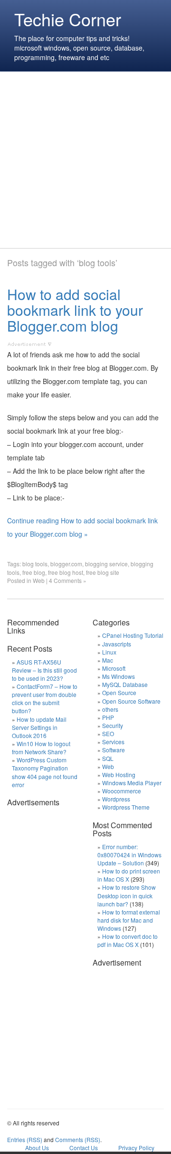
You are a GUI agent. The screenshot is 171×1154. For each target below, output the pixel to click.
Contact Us (83, 1148)
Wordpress (116, 799)
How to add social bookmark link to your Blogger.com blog (75, 310)
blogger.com (66, 564)
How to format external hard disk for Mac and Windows (128, 920)
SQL (108, 758)
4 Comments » (67, 580)
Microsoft (113, 668)
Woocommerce (121, 791)
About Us (37, 1148)
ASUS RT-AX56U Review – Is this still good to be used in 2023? (44, 670)
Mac (107, 660)
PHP (108, 717)
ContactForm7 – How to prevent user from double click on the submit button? (44, 698)
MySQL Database (125, 684)
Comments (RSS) (77, 1139)
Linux (109, 652)
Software (113, 750)
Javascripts (116, 644)
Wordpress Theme (126, 807)
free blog (33, 572)
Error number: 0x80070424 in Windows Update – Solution (129, 854)
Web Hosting (118, 774)
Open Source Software (131, 701)
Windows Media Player (132, 783)
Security (112, 725)
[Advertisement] (85, 160)
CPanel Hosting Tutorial (132, 635)
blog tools (35, 564)
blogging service (106, 564)
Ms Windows (118, 676)
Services (113, 742)
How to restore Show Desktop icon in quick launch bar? (126, 895)
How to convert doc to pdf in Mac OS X (127, 940)
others (110, 709)
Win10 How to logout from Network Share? (41, 747)
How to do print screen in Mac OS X (128, 875)
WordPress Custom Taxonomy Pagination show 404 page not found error (44, 772)
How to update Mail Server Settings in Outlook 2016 (39, 727)
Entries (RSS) (24, 1139)
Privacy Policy (136, 1148)
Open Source (119, 692)
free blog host (65, 572)
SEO (108, 733)
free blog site (102, 572)
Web (39, 580)
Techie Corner (67, 19)
